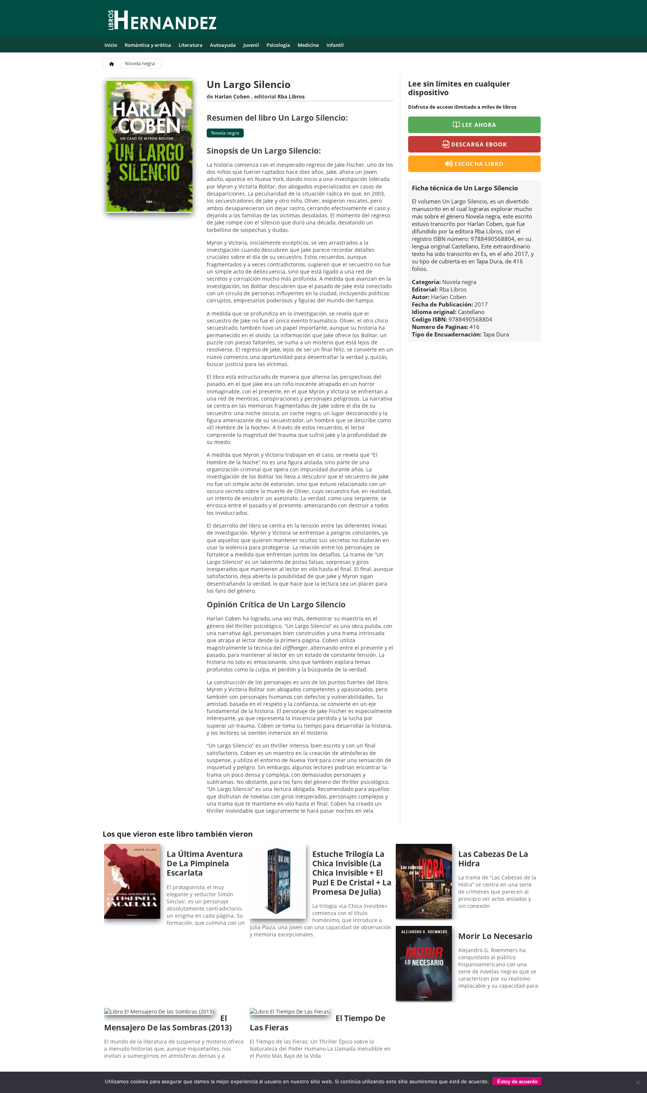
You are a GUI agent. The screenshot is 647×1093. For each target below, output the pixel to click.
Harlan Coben (232, 96)
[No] (637, 1082)
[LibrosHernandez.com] (162, 21)
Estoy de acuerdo (517, 1081)
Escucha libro (479, 163)
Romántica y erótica (148, 45)
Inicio (110, 45)
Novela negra (140, 63)
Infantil (335, 45)
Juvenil (251, 45)
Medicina (308, 45)
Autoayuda (223, 45)
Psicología (278, 45)
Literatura (191, 45)
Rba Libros (291, 96)
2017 (481, 304)
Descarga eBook (479, 144)
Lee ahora (479, 125)
